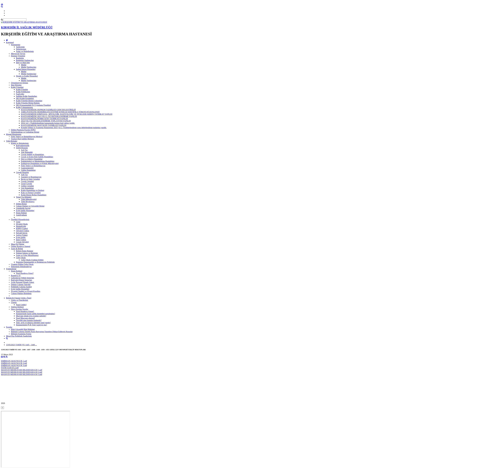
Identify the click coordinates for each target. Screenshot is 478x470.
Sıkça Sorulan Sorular (19, 309)
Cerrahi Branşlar (22, 172)
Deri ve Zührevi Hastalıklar (31, 159)
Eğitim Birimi (21, 204)
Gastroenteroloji (27, 168)
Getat (18, 222)
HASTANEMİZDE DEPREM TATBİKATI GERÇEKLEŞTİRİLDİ (48, 110)
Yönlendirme (11, 269)
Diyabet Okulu (22, 224)
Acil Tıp (24, 150)
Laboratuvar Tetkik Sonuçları (22, 278)
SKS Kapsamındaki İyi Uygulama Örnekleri (33, 105)
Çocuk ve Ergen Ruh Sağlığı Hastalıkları (37, 157)
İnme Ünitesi (21, 240)
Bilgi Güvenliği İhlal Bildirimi (23, 329)
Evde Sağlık (21, 237)
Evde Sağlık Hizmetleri (25, 210)
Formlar (9, 327)
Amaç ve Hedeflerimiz (25, 51)
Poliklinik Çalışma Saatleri (21, 287)
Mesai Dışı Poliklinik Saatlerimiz (19, 336)
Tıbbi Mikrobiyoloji (28, 199)
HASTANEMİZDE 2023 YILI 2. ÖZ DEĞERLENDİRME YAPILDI (49, 116)
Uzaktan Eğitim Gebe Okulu (22, 264)
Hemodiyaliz (21, 226)
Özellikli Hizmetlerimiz (20, 219)
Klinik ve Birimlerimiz (20, 143)
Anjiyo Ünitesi (22, 235)
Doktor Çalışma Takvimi (20, 284)
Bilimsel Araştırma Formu (21, 334)
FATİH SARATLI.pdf (10, 368)
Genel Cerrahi (26, 184)
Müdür (23, 65)
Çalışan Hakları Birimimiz (21, 293)
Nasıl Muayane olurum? (25, 318)
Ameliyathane (21, 215)
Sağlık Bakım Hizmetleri (25, 69)
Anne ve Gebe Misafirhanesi (27, 255)
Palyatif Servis (21, 233)
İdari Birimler (16, 85)
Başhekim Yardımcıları (25, 60)
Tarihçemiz (20, 47)
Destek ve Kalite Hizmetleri (27, 76)
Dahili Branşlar (22, 148)
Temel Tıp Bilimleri (23, 197)
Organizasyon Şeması (19, 83)
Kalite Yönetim (22, 89)
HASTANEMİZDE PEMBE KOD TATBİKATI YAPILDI (44, 119)
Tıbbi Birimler (11, 141)
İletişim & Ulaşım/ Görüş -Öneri (18, 298)
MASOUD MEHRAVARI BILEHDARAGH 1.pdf (21, 370)
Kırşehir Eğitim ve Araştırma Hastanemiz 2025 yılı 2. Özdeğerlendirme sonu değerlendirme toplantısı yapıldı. (64, 128)
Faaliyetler (20, 94)
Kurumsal (10, 42)
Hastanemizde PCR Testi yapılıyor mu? (31, 325)
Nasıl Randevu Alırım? (25, 311)
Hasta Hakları (21, 213)
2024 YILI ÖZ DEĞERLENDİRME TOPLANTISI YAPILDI (46, 121)
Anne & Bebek (17, 249)
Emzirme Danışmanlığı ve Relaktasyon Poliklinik (35, 262)
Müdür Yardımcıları (28, 67)
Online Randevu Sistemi (20, 246)
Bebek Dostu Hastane (24, 251)
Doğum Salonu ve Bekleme (27, 253)
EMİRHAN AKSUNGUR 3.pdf (14, 365)
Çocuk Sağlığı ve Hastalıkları (32, 154)
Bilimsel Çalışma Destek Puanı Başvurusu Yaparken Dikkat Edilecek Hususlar (42, 332)
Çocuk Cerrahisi (27, 181)
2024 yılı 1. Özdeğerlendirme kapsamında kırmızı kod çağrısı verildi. (48, 123)
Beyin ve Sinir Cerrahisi (30, 179)
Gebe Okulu (21, 258)
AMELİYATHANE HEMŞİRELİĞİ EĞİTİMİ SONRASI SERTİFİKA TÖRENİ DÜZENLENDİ (60, 112)
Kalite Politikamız (23, 92)
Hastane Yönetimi (18, 56)
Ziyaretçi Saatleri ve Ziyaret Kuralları (25, 291)
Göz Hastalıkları (27, 188)
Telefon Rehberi (17, 307)
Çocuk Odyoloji (22, 242)
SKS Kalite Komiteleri (25, 98)
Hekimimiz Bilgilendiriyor (21, 267)
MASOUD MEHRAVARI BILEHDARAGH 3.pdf (21, 374)
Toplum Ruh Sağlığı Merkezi (22, 139)
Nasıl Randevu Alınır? (24, 273)
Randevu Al (15, 275)
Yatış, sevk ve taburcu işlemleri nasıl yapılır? (33, 323)
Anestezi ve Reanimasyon (31, 177)
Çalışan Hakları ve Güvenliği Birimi (30, 206)
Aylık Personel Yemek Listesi (22, 282)
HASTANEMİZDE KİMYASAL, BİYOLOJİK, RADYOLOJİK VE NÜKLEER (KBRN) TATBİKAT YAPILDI (66, 114)
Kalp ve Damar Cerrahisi (31, 193)
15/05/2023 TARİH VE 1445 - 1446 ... (21, 345)
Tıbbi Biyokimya (27, 202)
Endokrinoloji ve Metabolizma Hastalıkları (37, 161)
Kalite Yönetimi (17, 87)
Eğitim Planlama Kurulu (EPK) (23, 130)
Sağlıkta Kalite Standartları (26, 96)
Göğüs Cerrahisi (27, 186)
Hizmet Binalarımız (13, 134)
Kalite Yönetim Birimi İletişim (28, 103)
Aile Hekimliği (27, 152)
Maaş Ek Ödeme (17, 244)
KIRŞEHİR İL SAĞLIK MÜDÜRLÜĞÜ (27, 27)
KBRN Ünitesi (22, 228)
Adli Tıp (24, 175)
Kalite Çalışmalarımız (24, 107)
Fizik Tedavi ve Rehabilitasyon (33, 166)
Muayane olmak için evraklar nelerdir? (31, 316)
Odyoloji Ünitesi (22, 231)
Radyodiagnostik (22, 145)
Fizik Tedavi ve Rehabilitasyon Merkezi (26, 136)
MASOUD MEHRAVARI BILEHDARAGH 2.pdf (21, 372)
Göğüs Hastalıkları (28, 170)
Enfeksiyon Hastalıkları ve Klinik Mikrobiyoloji (40, 163)
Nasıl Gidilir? (21, 305)
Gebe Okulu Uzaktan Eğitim (32, 260)
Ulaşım (14, 302)
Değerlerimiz (21, 49)
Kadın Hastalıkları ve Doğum (32, 190)
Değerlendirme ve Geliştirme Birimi (25, 132)
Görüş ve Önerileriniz (19, 300)
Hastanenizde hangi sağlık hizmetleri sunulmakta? (35, 314)
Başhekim (20, 58)
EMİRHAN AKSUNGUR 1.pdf (14, 361)
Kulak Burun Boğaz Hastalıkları (33, 195)
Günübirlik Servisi (23, 208)
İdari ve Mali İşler (23, 63)
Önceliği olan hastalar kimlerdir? (28, 320)
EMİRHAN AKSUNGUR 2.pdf (14, 363)
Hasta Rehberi (16, 271)
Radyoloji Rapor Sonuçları (21, 280)
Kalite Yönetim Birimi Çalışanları (29, 101)
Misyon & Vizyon (18, 54)
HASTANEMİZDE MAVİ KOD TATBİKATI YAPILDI (43, 125)
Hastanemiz (15, 45)
